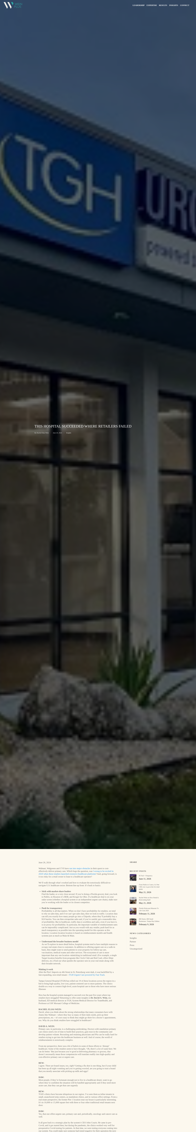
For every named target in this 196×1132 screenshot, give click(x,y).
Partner (133, 941)
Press (132, 945)
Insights (68, 433)
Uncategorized (136, 949)
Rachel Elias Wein (43, 433)
